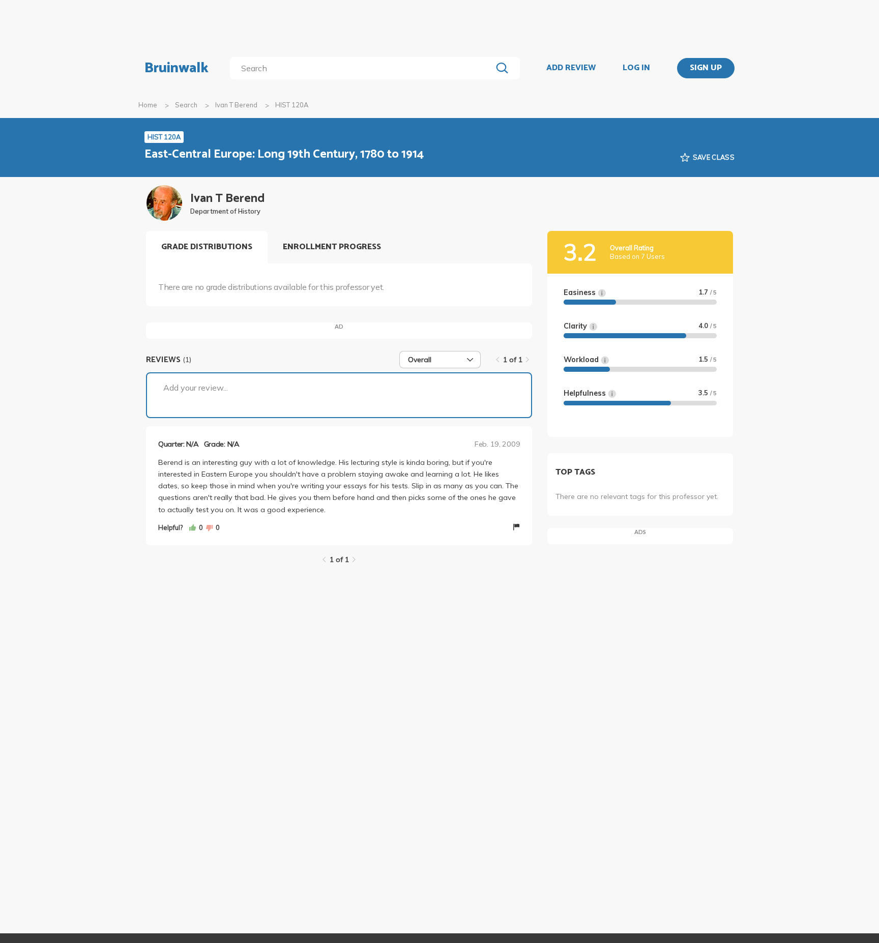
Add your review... (195, 387)
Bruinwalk (176, 68)
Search (186, 105)
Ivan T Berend (236, 105)
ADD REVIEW (571, 68)
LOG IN (636, 68)
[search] (363, 68)
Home (147, 105)
